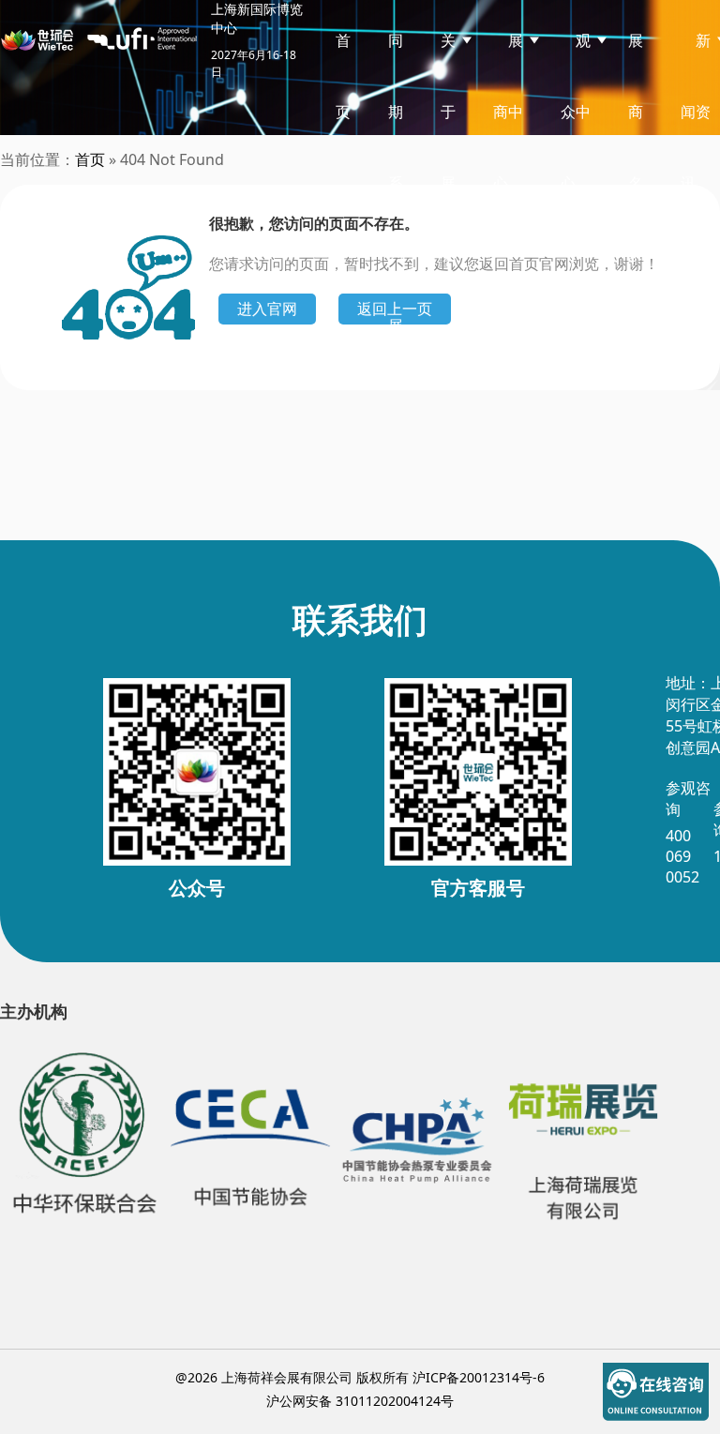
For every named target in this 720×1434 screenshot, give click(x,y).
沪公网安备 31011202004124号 (360, 1401)
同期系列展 (395, 183)
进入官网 (267, 308)
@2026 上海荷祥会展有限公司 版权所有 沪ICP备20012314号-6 (360, 1377)
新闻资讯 (696, 111)
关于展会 (448, 147)
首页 (343, 76)
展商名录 (635, 147)
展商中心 (508, 111)
